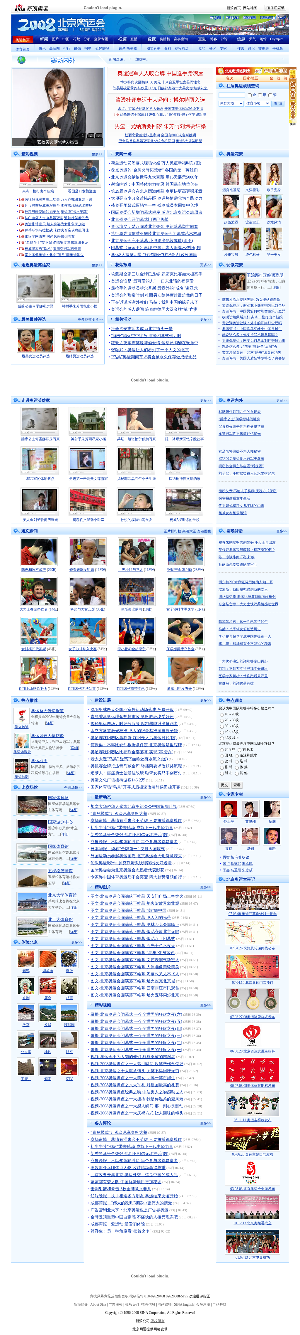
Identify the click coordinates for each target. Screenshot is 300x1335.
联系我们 (132, 1304)
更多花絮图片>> (90, 319)
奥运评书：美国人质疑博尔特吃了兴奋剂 (253, 358)
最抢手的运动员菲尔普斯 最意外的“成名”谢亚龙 (154, 288)
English (215, 18)
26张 (51, 570)
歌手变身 (274, 190)
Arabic (282, 18)
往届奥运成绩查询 (242, 86)
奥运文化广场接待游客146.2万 (118, 780)
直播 (133, 39)
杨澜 (272, 821)
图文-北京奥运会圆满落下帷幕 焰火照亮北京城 (133, 981)
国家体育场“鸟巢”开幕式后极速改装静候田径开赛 (135, 787)
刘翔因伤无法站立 (82, 689)
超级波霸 (231, 222)
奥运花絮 (234, 154)
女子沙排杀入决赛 (83, 649)
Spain (247, 18)
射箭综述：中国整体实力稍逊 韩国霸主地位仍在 (154, 184)
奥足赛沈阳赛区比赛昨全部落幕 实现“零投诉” (132, 752)
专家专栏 (234, 794)
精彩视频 (29, 154)
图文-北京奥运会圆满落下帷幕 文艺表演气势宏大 (135, 960)
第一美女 (274, 255)
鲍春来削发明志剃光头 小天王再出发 (247, 542)
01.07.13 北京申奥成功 (253, 1257)
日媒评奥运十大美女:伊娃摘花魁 (183, 88)
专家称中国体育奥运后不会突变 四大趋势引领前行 (136, 877)
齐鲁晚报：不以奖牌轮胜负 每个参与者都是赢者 (134, 842)
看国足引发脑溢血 (82, 191)
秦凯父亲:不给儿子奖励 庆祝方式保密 (248, 491)
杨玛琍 (236, 857)
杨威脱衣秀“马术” (38, 249)
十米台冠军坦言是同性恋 (181, 82)
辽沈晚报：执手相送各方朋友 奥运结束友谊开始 (134, 1196)
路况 (251, 48)
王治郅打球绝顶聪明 (265, 275)
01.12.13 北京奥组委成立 (253, 1223)
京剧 (26, 998)
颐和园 (69, 1025)
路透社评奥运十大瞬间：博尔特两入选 (160, 100)
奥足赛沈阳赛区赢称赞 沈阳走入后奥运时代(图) (134, 738)
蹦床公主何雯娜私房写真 (40, 439)
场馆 (263, 39)
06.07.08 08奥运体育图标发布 (252, 1086)
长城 (47, 1025)
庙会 (47, 998)
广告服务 (115, 1304)
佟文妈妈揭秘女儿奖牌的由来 (241, 506)
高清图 (54, 48)
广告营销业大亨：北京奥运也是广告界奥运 (129, 1210)
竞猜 (202, 48)
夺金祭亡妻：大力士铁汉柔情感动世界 (248, 604)
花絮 (76, 39)
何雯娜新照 (197, 114)
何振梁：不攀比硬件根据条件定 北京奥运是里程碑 (136, 745)
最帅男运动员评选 (80, 356)
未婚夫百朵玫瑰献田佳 (71, 230)
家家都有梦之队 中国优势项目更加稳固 (126, 1182)
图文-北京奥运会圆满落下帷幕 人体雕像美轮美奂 (135, 967)
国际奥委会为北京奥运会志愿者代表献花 (127, 870)
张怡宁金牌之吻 (179, 570)
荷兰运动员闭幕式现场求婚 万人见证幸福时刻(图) (156, 163)
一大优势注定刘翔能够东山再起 (243, 661)
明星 (87, 48)
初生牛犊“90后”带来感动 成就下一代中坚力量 (132, 827)
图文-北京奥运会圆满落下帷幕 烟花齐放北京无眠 (135, 931)
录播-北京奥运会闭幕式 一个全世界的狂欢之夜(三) (136, 1035)
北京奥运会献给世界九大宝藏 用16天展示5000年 (154, 177)
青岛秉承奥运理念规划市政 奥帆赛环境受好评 (132, 716)
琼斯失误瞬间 (131, 609)
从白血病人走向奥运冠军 (44, 218)
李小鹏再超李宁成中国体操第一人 (245, 636)
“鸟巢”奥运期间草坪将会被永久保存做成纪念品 (154, 357)
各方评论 (103, 1123)
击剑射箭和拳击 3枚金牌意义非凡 (121, 1189)
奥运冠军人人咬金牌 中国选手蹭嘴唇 (160, 73)
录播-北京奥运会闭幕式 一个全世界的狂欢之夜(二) (136, 1042)
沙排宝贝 (231, 255)
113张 (100, 570)
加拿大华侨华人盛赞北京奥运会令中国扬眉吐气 (134, 806)
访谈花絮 (234, 265)
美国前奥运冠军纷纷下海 (183, 109)
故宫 (26, 1025)
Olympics (277, 39)
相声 (69, 998)
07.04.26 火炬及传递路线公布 (252, 948)
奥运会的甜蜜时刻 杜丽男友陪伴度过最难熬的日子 (156, 295)
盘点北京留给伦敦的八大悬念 (140, 109)
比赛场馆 (29, 787)
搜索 (240, 48)
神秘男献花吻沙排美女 (42, 212)
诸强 (77, 48)
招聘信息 (148, 1304)
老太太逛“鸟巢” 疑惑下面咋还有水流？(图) (129, 759)
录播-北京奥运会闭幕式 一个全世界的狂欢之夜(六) (136, 1014)
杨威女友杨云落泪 (233, 513)
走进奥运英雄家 (35, 400)
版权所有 (158, 1321)
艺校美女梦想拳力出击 (57, 142)
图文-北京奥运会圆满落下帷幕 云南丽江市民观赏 (135, 988)
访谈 (122, 48)
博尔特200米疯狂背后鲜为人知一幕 (246, 582)
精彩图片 (103, 887)
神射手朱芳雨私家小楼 (79, 306)
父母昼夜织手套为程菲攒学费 (241, 426)
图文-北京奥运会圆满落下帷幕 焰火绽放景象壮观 (135, 903)
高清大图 (189, 531)
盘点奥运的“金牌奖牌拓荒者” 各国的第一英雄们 (154, 170)
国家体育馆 (58, 846)
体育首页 (23, 49)
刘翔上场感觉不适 (33, 689)
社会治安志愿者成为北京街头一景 (142, 329)
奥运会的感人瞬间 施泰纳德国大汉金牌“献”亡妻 (154, 309)
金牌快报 (102, 48)
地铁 (47, 1052)
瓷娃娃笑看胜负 (76, 218)
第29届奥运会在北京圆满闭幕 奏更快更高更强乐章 (156, 191)
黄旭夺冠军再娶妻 (67, 249)
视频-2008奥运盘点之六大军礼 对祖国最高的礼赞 (135, 1085)
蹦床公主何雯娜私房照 (35, 306)
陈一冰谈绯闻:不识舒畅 (237, 557)
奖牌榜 (165, 39)
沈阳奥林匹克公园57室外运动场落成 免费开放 (132, 709)
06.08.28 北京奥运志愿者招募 (252, 1051)
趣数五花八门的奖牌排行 (168, 114)
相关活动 (123, 319)
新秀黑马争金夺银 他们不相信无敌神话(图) (129, 835)
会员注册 (203, 1304)
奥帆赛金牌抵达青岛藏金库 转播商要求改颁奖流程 (136, 766)
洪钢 (250, 848)
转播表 (263, 48)
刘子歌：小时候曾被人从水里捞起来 (247, 473)
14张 (53, 609)
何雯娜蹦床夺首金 (180, 649)
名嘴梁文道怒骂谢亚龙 (70, 243)
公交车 (26, 1052)
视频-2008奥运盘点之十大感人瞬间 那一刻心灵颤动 (137, 1106)
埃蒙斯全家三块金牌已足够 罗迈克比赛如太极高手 (156, 274)
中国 (65, 39)
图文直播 (153, 48)
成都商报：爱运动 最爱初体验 (118, 1224)
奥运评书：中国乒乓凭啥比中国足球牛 (252, 329)
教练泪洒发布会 (179, 689)
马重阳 (236, 870)
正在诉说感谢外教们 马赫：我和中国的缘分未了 (154, 302)
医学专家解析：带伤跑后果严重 (243, 676)
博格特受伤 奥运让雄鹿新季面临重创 (247, 597)
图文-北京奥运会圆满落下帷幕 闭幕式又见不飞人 (135, 974)
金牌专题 (101, 39)
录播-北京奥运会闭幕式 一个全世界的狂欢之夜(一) (136, 1050)
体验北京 (29, 942)
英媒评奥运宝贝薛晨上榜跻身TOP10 (247, 550)
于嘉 (226, 870)
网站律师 (165, 1304)
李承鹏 (247, 864)
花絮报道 (123, 265)
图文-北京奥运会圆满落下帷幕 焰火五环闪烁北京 (135, 995)
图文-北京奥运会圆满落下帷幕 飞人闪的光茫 (131, 917)
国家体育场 (58, 798)
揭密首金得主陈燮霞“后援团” (241, 466)
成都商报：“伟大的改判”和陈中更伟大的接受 (131, 1203)
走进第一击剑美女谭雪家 (88, 479)
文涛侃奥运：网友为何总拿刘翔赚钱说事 (253, 341)
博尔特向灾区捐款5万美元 (140, 82)
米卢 (226, 864)
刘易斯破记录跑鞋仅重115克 (135, 88)
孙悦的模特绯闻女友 (136, 520)
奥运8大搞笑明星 (189, 141)
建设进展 (103, 700)
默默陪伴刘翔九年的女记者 (240, 412)
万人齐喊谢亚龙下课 (76, 199)
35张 (100, 609)
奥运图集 (204, 531)
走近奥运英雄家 (35, 265)
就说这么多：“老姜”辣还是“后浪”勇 (249, 346)
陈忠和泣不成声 (33, 570)
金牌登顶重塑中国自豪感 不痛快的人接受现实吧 (134, 1217)
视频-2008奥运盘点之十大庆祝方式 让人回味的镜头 (137, 1113)
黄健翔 (250, 821)
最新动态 (103, 797)
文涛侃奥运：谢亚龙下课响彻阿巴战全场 (253, 305)
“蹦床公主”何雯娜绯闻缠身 (239, 419)
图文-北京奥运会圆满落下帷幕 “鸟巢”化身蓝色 (133, 953)
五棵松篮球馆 (60, 871)
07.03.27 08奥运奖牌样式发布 (252, 1017)
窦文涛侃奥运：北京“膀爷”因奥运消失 (54, 255)
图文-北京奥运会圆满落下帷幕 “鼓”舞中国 (128, 910)
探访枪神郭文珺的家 (184, 479)
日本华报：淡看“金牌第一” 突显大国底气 (128, 849)
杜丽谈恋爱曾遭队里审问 (238, 564)
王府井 (26, 1079)
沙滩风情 (274, 222)
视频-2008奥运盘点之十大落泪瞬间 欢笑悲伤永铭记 (137, 1064)
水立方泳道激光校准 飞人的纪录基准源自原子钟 (134, 731)
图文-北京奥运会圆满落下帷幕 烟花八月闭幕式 (133, 938)
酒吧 (47, 1079)
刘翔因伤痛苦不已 (131, 689)
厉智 (226, 857)
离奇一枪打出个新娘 (38, 191)
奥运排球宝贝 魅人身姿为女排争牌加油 (55, 224)
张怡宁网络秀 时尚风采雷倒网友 (50, 236)
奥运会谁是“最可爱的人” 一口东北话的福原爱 (152, 281)
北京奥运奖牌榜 (237, 71)
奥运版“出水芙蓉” (74, 212)
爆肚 (69, 971)
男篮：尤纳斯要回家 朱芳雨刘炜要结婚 (160, 126)
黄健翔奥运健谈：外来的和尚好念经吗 (252, 323)
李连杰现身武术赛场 (76, 206)
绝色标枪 (253, 255)
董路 (272, 848)
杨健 (245, 857)
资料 (167, 48)
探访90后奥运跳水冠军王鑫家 (241, 459)
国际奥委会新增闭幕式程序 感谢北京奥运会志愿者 (156, 212)
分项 (87, 39)
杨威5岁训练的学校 (185, 520)
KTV (69, 1079)
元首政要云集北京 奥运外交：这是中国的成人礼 (134, 1175)
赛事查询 (181, 39)
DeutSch (266, 18)
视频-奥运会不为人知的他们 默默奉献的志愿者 (133, 1057)
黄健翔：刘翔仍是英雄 (236, 683)
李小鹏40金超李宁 (131, 649)
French (231, 18)
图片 (55, 39)
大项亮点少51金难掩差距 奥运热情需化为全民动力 (156, 198)
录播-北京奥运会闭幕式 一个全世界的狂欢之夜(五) (136, 1021)
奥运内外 (234, 400)
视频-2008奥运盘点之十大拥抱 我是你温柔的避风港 (137, 1099)
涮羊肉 (47, 971)
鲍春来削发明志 (81, 570)
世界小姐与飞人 (130, 570)
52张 (200, 609)
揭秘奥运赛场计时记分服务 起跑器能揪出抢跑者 (134, 724)
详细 (275, 287)
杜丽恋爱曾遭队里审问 (142, 135)
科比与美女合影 (82, 609)
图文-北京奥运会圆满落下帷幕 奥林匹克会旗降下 (135, 924)
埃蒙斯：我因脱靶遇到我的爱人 (243, 589)
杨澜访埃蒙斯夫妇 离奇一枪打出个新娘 (252, 317)
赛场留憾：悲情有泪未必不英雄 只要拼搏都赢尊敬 (136, 820)
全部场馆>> (73, 788)
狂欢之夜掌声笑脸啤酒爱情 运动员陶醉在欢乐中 (154, 343)
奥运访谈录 (22, 752)
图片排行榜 (172, 531)
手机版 (277, 48)
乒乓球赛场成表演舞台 (42, 206)
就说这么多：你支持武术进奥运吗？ (250, 335)
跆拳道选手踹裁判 (134, 114)
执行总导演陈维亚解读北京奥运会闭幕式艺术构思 (156, 233)
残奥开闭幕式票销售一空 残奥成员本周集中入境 (154, 205)
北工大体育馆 (60, 919)
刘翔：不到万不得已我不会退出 (243, 669)
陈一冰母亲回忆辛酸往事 (184, 439)
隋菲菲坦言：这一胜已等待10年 (243, 622)
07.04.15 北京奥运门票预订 (252, 983)
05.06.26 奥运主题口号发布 (252, 1154)
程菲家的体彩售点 (40, 479)
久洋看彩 (253, 190)
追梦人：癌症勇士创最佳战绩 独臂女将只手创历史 (136, 773)
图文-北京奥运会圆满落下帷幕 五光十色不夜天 (133, 946)
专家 (223, 48)
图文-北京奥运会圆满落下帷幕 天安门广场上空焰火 (137, 896)
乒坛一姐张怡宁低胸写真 (136, 439)
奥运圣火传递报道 (47, 711)
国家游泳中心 (60, 822)
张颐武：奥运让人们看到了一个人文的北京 (150, 350)
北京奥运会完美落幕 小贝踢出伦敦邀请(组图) (152, 240)
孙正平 (229, 821)
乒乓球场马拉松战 (39, 230)
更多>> (97, 154)
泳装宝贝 (253, 222)
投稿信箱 (136, 1296)
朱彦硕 (247, 870)
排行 (66, 48)
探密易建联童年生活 (234, 498)
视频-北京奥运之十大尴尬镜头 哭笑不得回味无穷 (135, 1071)
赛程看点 (182, 48)
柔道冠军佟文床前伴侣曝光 (240, 434)
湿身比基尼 (231, 190)
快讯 (42, 48)
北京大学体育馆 (62, 895)
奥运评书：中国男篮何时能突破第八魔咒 (253, 311)
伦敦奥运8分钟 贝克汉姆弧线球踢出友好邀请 (131, 863)
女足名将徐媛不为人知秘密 (240, 451)
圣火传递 (22, 727)
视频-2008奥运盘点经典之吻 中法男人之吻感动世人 (137, 1092)
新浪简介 (81, 1304)
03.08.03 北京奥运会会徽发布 (252, 1189)
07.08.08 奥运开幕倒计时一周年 (253, 914)
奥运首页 (23, 40)
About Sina (98, 1304)
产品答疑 (219, 1304)
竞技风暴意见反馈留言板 (109, 1296)
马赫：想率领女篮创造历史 (240, 629)
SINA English (184, 1304)
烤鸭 (26, 971)
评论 (224, 39)
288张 (198, 570)
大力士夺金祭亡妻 (34, 609)
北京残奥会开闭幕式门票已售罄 (139, 219)
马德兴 (236, 864)
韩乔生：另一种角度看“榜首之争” (121, 1231)
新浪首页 (234, 8)
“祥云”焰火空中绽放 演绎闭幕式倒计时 (146, 336)
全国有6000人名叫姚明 (178, 135)
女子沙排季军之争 (180, 609)
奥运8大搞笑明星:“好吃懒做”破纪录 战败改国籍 (154, 255)
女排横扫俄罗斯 (33, 649)
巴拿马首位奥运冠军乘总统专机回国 (147, 141)
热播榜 (132, 48)
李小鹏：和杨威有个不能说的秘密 (245, 644)
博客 (213, 39)
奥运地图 (22, 777)
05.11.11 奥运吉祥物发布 (253, 1120)
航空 (69, 1052)
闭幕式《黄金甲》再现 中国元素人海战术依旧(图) (156, 248)
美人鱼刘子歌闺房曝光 (40, 520)
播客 (212, 48)
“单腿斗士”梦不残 (38, 243)
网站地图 (250, 8)
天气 (252, 39)
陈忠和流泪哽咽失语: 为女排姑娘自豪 (251, 299)
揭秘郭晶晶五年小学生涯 (136, 479)
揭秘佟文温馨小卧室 (88, 520)
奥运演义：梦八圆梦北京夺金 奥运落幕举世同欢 (154, 226)
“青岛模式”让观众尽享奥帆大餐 (119, 813)
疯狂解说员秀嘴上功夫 (42, 199)
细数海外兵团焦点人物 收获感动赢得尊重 (128, 1168)
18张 (147, 609)
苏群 (228, 848)
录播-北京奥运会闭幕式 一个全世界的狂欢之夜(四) (136, 1028)
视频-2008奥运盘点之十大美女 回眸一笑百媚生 (133, 1078)
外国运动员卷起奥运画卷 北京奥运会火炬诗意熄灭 (136, 856)
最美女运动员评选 (36, 356)
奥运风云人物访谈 (47, 736)
